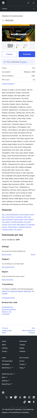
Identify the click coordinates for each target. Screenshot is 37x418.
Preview (9, 54)
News (4, 345)
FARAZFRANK (9, 20)
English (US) (5, 291)
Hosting (4, 348)
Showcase (23, 341)
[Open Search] (28, 3)
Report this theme (7, 279)
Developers (6, 364)
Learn (4, 358)
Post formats (12, 224)
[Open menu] (34, 3)
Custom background (12, 214)
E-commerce (19, 217)
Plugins (21, 348)
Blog (3, 214)
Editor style (27, 217)
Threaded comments (24, 227)
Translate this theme (8, 298)
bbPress (6, 381)
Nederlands (27, 291)
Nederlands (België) (16, 291)
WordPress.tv (7, 368)
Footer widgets (28, 219)
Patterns (22, 351)
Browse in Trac (6, 311)
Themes (4, 8)
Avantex (24, 62)
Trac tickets (5, 314)
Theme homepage (8, 83)
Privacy (4, 351)
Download (27, 54)
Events (21, 361)
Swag (22, 368)
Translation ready (7, 229)
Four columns (6, 222)
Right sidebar (21, 224)
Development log (7, 307)
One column (27, 222)
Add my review (6, 254)
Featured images (7, 219)
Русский (4, 293)
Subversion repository (9, 309)
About (4, 341)
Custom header (24, 214)
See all (33, 254)
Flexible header (18, 219)
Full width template (17, 222)
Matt (4, 377)
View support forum (8, 267)
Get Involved (24, 358)
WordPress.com (8, 374)
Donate (23, 364)
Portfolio (4, 224)
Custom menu (10, 217)
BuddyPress (7, 384)
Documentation (7, 361)
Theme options (12, 227)
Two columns (18, 229)
